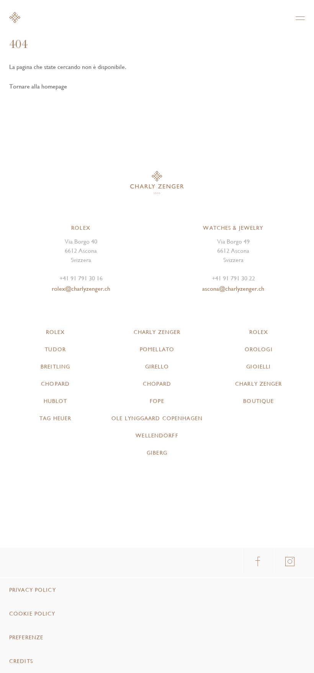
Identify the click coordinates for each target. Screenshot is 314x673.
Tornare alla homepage (38, 86)
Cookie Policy (32, 614)
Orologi (259, 349)
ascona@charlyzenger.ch (233, 288)
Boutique (258, 401)
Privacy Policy (32, 590)
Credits (21, 661)
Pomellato (157, 349)
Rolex (55, 332)
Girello (157, 367)
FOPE (157, 401)
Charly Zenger (157, 332)
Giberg (157, 453)
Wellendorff (157, 435)
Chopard (55, 384)
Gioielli (258, 367)
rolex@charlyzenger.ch (81, 288)
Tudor (55, 349)
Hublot (55, 401)
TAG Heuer (55, 418)
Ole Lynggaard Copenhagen (157, 418)
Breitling (55, 367)
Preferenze (26, 637)
